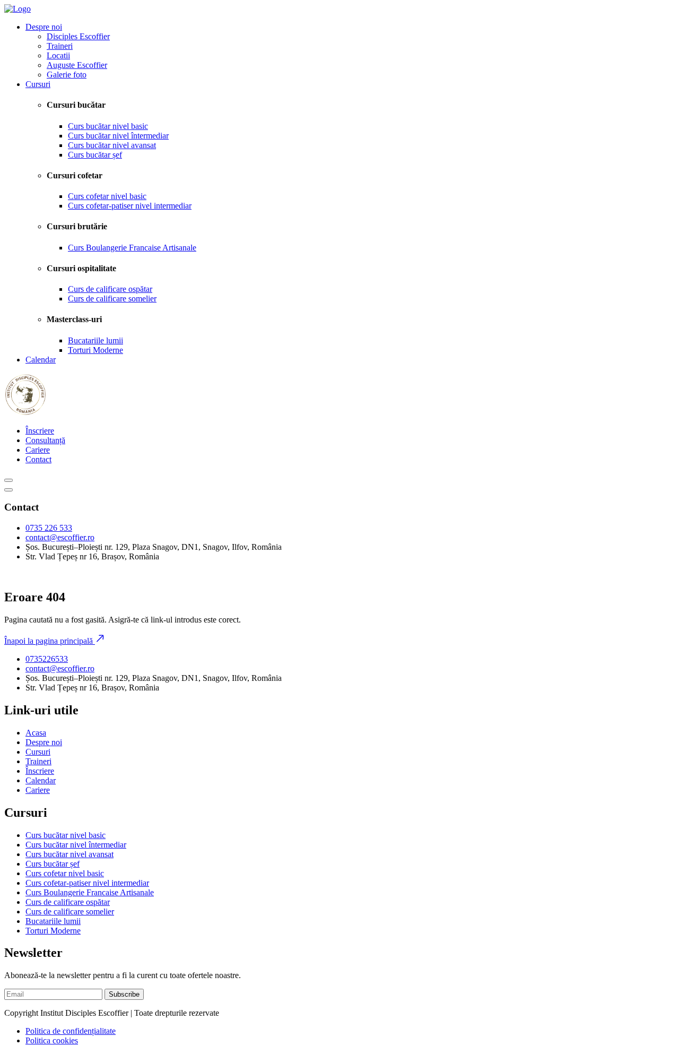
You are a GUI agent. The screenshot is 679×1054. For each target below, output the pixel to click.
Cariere (37, 449)
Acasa (35, 732)
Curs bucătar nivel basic (108, 126)
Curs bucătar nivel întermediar (118, 135)
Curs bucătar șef (95, 154)
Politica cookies (51, 1040)
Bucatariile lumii (95, 340)
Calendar (40, 359)
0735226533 (46, 658)
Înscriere (39, 430)
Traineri (60, 45)
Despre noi (43, 26)
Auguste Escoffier (77, 65)
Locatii (58, 55)
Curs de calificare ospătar (110, 288)
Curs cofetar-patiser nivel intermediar (129, 205)
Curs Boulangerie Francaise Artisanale (132, 247)
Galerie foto (66, 74)
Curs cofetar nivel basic (107, 196)
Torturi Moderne (95, 350)
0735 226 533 (48, 527)
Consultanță (45, 440)
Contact (38, 459)
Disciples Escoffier (78, 36)
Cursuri (37, 84)
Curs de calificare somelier (112, 298)
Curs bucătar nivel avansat (112, 145)
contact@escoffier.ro (59, 537)
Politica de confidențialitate (70, 1030)
